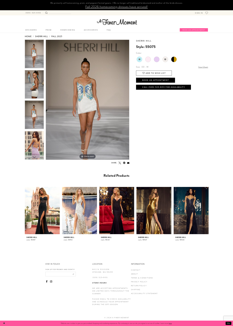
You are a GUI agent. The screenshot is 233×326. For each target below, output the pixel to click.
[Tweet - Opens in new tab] (120, 163)
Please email (99, 299)
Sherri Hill (41, 36)
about (134, 274)
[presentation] (42, 210)
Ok (228, 323)
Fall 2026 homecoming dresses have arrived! (116, 7)
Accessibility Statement (144, 294)
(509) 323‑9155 (100, 277)
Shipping (135, 290)
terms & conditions (142, 278)
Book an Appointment (155, 80)
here (170, 323)
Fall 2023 (56, 36)
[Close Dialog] (4, 323)
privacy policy (139, 282)
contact (136, 270)
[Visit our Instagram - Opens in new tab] (51, 281)
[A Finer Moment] (117, 22)
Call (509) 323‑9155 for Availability (163, 87)
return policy (139, 286)
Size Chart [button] (203, 67)
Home (28, 36)
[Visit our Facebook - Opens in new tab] (46, 281)
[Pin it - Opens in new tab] (124, 163)
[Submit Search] (46, 12)
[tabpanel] (34, 55)
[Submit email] (73, 274)
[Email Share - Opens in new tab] (128, 163)
